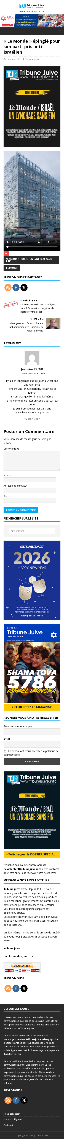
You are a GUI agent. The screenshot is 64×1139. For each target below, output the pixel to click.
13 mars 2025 (13, 59)
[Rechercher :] (32, 531)
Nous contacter (12, 1113)
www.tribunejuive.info (33, 1039)
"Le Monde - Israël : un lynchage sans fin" (29, 260)
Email (7, 738)
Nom (6, 475)
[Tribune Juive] (32, 8)
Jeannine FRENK (32, 369)
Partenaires (10, 1125)
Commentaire (11, 448)
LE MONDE (12, 267)
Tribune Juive (32, 59)
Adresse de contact (15, 485)
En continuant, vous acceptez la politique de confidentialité (31, 752)
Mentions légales (13, 1119)
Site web (8, 496)
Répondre (34, 419)
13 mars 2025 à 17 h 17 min (32, 373)
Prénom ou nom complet (18, 726)
